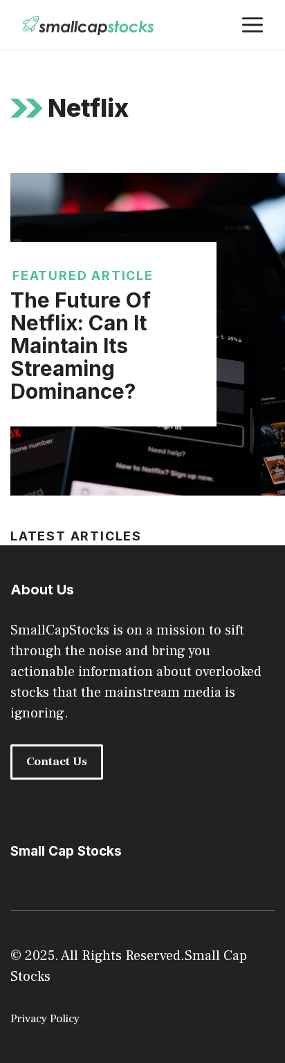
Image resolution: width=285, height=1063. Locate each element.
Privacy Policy (45, 1018)
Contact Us (56, 761)
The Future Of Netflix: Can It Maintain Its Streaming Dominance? (80, 346)
